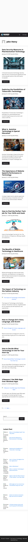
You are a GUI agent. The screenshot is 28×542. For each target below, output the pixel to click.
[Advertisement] (14, 8)
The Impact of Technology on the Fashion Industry (14, 290)
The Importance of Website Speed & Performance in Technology (13, 173)
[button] (19, 35)
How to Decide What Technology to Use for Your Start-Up (13, 350)
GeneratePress (14, 540)
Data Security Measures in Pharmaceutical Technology (13, 50)
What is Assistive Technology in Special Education (11, 131)
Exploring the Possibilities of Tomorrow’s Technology (13, 90)
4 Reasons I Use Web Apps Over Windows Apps (12, 380)
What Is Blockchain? (13, 466)
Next (8, 408)
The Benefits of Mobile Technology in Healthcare (12, 250)
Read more (5, 81)
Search (5, 416)
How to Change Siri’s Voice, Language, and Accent (13, 321)
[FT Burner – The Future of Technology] (5, 35)
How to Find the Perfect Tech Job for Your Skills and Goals (14, 212)
